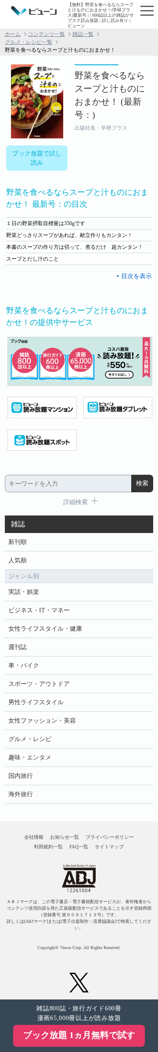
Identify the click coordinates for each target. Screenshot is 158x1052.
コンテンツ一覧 (46, 34)
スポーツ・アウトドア (39, 684)
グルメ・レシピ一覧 (28, 42)
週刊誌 (17, 647)
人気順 (17, 560)
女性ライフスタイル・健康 (45, 628)
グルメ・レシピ (29, 739)
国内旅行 (20, 776)
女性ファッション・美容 (42, 720)
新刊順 (17, 542)
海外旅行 (20, 794)
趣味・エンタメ (29, 757)
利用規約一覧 (48, 846)
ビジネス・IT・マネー (39, 610)
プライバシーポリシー (110, 837)
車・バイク (23, 665)
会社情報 (33, 837)
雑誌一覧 (82, 34)
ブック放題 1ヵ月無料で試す (79, 1035)
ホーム (13, 34)
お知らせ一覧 (64, 837)
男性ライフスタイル (36, 702)
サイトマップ (109, 846)
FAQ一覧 (78, 846)
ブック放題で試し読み (36, 158)
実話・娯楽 (23, 592)
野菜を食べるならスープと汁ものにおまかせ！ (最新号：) (110, 95)
